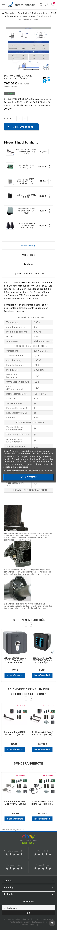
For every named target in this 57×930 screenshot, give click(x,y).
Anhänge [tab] (28, 264)
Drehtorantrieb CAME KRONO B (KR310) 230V (26, 151)
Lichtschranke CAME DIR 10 (26, 196)
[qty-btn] (25, 118)
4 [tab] (29, 69)
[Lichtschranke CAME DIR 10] (10, 196)
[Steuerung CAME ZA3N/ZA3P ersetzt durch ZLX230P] (10, 181)
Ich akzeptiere (29, 477)
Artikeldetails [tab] (29, 255)
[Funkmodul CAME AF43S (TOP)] (10, 166)
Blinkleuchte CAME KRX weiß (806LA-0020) (26, 211)
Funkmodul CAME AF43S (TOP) (26, 166)
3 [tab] (27, 69)
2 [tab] (24, 69)
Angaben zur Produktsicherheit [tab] (28, 273)
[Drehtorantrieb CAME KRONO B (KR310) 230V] (10, 151)
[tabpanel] (28, 49)
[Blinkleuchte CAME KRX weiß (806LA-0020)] (10, 211)
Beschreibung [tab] (28, 245)
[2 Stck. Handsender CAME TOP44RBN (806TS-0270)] (10, 225)
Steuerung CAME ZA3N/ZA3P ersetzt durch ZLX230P (26, 181)
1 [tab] (22, 69)
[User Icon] (46, 4)
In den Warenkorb (15, 675)
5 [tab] (32, 69)
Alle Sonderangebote (13, 829)
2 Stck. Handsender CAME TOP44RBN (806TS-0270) (26, 225)
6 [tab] (35, 69)
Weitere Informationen (15, 470)
